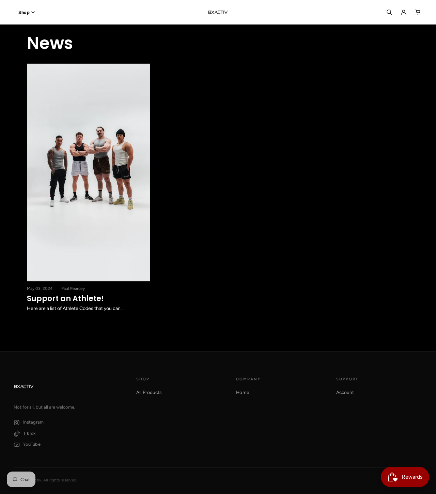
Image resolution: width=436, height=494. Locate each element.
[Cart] (418, 12)
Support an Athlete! (65, 298)
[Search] (389, 12)
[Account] (403, 12)
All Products (149, 392)
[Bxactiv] (218, 12)
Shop (24, 12)
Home (242, 392)
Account (345, 392)
